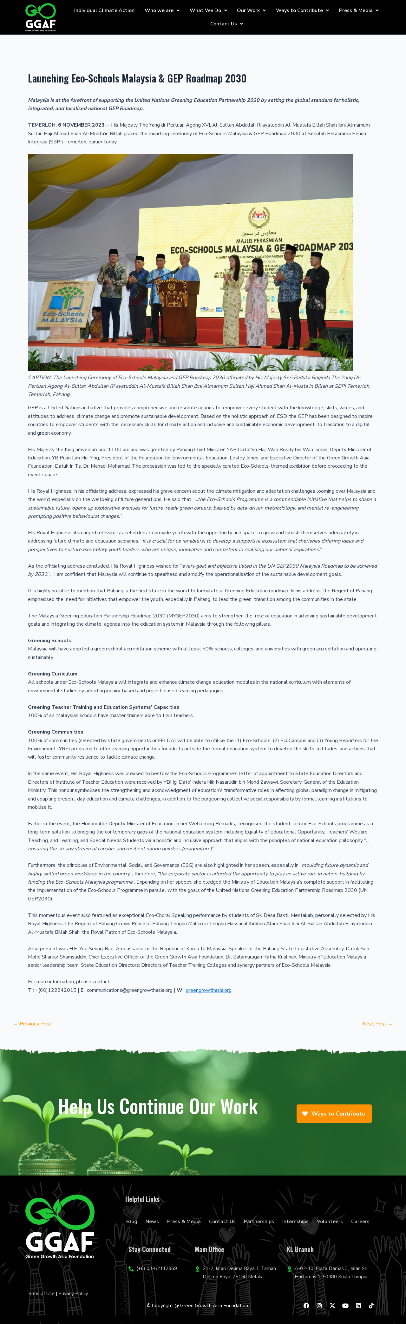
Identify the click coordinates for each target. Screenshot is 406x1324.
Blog (131, 1221)
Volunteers (330, 1221)
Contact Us (223, 23)
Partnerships (259, 1221)
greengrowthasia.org (209, 990)
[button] (162, 10)
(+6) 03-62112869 (156, 1268)
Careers (360, 1221)
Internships (295, 1221)
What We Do (205, 10)
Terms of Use (40, 1293)
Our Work (248, 10)
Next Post (378, 1023)
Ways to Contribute (299, 10)
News (152, 1221)
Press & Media (356, 10)
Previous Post (32, 1023)
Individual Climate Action (104, 10)
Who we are (159, 10)
